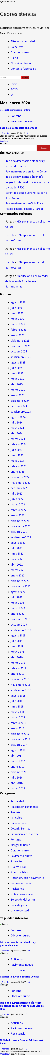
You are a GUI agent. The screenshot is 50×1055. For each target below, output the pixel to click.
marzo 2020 (18, 608)
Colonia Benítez (20, 828)
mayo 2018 (17, 712)
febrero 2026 (18, 329)
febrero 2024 (18, 444)
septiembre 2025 (21, 357)
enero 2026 (17, 335)
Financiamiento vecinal (25, 834)
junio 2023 (17, 455)
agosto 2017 (18, 750)
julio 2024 (17, 422)
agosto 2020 (18, 592)
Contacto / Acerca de (23, 68)
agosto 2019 (18, 635)
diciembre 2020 (20, 581)
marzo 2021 (18, 570)
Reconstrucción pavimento (27, 878)
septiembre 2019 (21, 630)
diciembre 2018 (20, 679)
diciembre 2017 (20, 734)
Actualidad (17, 801)
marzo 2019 (18, 663)
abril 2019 (17, 657)
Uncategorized (20, 910)
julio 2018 (17, 701)
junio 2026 (17, 313)
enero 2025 (17, 395)
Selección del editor (23, 899)
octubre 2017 (19, 745)
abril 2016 (17, 783)
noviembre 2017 (20, 739)
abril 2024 (17, 433)
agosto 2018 (18, 695)
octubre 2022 (19, 488)
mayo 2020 (17, 603)
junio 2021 (17, 553)
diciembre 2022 (20, 477)
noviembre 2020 (20, 586)
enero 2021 (17, 575)
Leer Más (4, 141)
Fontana (16, 116)
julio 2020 (17, 597)
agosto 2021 (18, 542)
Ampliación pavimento (24, 807)
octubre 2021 (19, 532)
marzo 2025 (18, 390)
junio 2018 (17, 706)
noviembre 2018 (20, 685)
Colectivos (17, 47)
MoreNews (5, 1053)
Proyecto (16, 861)
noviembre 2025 (20, 346)
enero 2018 (17, 728)
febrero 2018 (18, 723)
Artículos (16, 817)
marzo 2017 (18, 761)
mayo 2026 (17, 319)
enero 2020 (17, 613)
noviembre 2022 (20, 482)
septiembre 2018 (21, 690)
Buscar (3, 143)
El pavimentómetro (23, 63)
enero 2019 (17, 673)
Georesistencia (18, 13)
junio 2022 (17, 499)
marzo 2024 (18, 439)
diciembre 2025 (20, 340)
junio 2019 (17, 646)
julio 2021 (17, 548)
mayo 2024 (17, 428)
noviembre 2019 (20, 619)
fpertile (5, 133)
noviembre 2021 (20, 526)
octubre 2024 (19, 406)
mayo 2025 (17, 379)
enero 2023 (17, 471)
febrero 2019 (18, 668)
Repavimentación (21, 883)
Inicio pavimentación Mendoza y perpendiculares (18, 944)
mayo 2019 (17, 652)
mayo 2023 (17, 461)
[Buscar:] (10, 77)
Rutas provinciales (22, 894)
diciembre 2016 (20, 772)
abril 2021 (17, 564)
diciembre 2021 (20, 521)
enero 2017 (17, 766)
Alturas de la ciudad (23, 41)
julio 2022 (17, 493)
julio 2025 (17, 368)
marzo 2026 (18, 324)
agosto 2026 (18, 302)
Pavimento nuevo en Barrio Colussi (26, 171)
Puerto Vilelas (19, 872)
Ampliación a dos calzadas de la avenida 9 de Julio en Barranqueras (27, 281)
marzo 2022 (18, 504)
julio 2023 (17, 450)
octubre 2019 (19, 624)
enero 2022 (17, 515)
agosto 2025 (18, 362)
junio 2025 (17, 373)
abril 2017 (17, 755)
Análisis (15, 812)
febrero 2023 (18, 466)
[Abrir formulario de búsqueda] (1, 75)
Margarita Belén (20, 845)
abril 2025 (17, 384)
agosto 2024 (18, 417)
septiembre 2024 (21, 411)
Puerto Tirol (18, 867)
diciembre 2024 (20, 401)
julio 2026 (17, 308)
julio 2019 (17, 641)
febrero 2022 (18, 510)
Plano (14, 58)
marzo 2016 (18, 788)
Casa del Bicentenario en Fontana (15, 109)
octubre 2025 (19, 351)
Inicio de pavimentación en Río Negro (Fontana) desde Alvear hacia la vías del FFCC (27, 182)
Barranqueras (19, 823)
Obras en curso (20, 52)
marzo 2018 (18, 717)
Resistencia (18, 888)
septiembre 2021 (21, 537)
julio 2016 (17, 777)
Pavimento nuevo (22, 121)
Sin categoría (19, 905)
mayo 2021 (17, 559)
